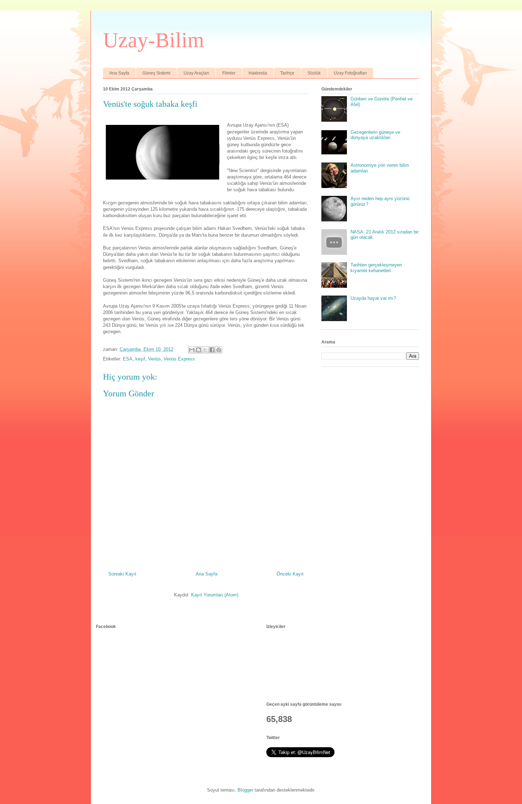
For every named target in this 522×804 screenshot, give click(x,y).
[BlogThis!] (198, 349)
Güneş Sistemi (156, 73)
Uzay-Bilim (153, 40)
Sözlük (314, 73)
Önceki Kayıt (290, 574)
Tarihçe (287, 73)
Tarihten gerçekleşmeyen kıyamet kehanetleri (376, 267)
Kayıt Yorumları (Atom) (214, 595)
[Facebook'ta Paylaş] (212, 349)
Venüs (154, 359)
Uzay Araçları (196, 73)
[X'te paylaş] (205, 349)
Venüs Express (179, 359)
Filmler (228, 73)
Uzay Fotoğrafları (350, 73)
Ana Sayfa (119, 73)
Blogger (245, 790)
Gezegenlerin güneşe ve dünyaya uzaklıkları (375, 135)
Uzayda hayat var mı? (373, 298)
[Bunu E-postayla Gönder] (191, 349)
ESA (127, 359)
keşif (140, 359)
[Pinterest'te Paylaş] (218, 349)
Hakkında (258, 73)
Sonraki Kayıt (122, 574)
